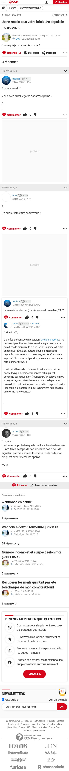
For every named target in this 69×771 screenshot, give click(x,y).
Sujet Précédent (13, 15)
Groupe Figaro (55, 727)
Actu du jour (11, 699)
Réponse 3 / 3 (9, 423)
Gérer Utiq (12, 727)
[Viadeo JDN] (50, 760)
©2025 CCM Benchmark (34, 730)
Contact (60, 721)
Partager (51, 52)
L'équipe (28, 721)
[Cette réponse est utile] (25, 114)
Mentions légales (39, 727)
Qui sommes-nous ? (14, 721)
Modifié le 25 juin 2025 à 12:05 (27, 327)
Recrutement (13, 724)
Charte (21, 727)
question (62, 2)
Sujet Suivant (57, 15)
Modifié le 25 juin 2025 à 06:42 (26, 304)
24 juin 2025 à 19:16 (21, 82)
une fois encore (49, 339)
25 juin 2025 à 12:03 (31, 38)
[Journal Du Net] (50, 746)
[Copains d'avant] (18, 760)
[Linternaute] (18, 753)
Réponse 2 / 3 (9, 187)
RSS (28, 727)
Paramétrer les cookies (52, 724)
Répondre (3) (14, 52)
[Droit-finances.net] (50, 753)
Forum (12, 8)
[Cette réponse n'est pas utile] (35, 114)
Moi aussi (33, 52)
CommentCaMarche (30, 8)
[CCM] (13, 2)
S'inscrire (34, 673)
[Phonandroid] (50, 767)
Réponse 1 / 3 (9, 70)
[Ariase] (18, 767)
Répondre (22, 485)
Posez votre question (45, 485)
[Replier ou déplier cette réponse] (65, 71)
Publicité (51, 721)
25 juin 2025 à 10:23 (21, 435)
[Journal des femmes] (18, 746)
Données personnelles (30, 724)
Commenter (14, 114)
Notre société (39, 721)
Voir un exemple (58, 699)
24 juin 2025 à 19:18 (21, 198)
